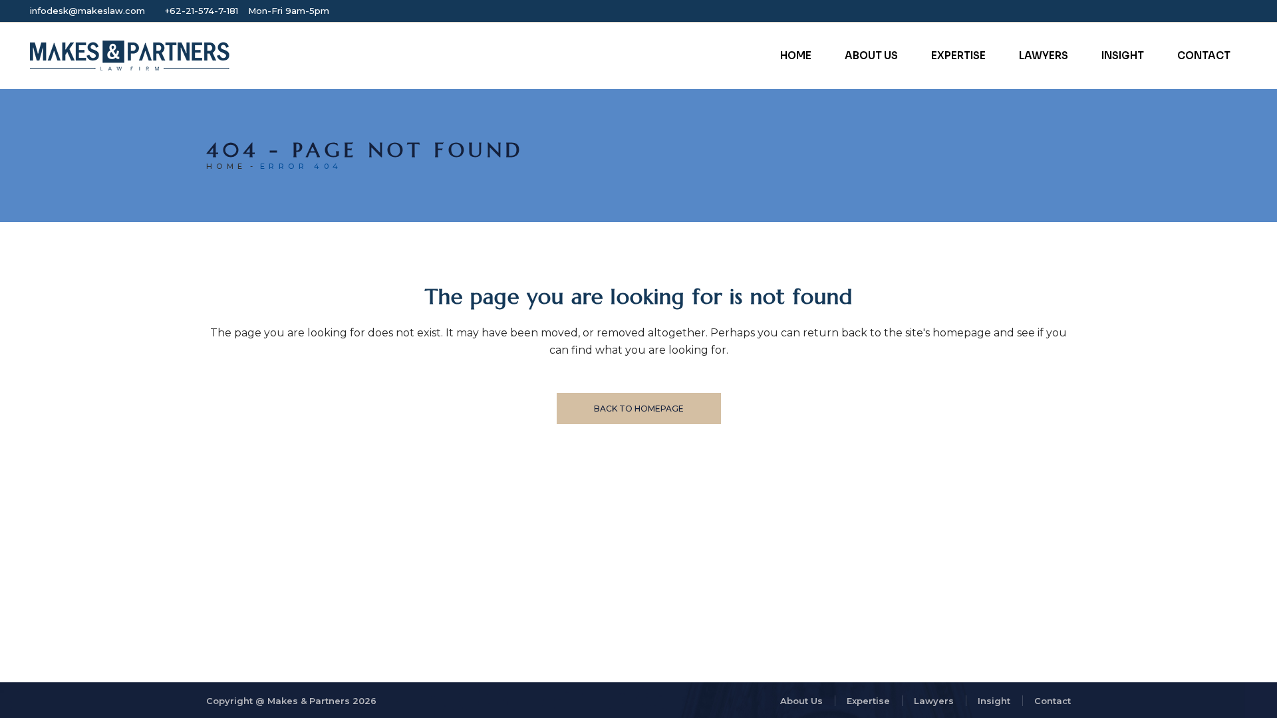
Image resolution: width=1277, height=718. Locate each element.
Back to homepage (639, 409)
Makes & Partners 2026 (321, 700)
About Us (801, 700)
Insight (994, 700)
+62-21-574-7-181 (201, 10)
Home (226, 166)
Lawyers (934, 700)
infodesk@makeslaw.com (87, 10)
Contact (1052, 700)
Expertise (868, 700)
